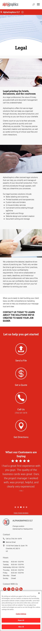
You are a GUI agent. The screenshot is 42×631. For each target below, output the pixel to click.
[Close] (39, 593)
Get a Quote (21, 384)
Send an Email (11, 542)
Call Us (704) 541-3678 (14, 539)
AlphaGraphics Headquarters (23, 529)
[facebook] (5, 589)
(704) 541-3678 (21, 413)
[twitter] (9, 589)
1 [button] (15, 507)
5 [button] (26, 507)
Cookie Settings (21, 614)
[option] (21, 482)
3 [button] (21, 507)
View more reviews (21, 513)
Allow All (21, 627)
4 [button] (24, 507)
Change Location (18, 526)
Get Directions (21, 437)
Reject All (21, 620)
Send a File (21, 360)
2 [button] (18, 507)
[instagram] (17, 589)
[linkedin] (13, 589)
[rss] (21, 589)
